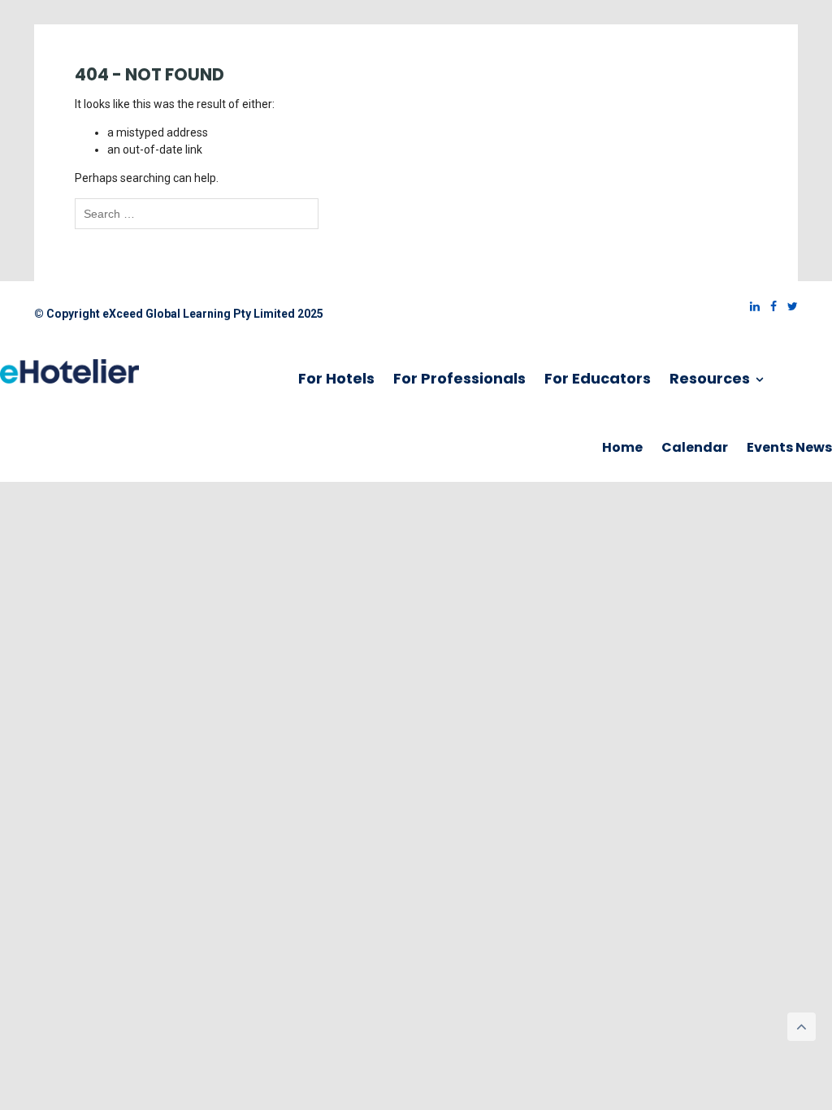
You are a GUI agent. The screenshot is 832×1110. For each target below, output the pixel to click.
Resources (711, 378)
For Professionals (459, 378)
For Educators (597, 378)
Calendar (694, 447)
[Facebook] (769, 306)
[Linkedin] (751, 306)
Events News (789, 447)
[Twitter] (788, 306)
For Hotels (336, 378)
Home (622, 447)
